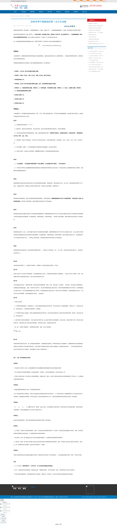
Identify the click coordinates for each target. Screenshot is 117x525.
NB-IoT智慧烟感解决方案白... (95, 71)
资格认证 (91, 1)
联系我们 (76, 11)
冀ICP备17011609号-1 (63, 497)
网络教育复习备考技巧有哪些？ (95, 28)
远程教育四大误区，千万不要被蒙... (96, 32)
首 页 (15, 11)
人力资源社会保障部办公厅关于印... (96, 55)
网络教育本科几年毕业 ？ (94, 41)
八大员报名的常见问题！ (94, 60)
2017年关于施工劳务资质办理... (95, 64)
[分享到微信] (74, 26)
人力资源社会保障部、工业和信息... (96, 51)
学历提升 (78, 1)
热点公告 (84, 11)
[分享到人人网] (72, 26)
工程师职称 (27, 16)
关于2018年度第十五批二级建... (95, 53)
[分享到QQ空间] (67, 26)
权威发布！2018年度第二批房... (95, 58)
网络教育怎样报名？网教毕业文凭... (96, 25)
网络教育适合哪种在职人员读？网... (96, 43)
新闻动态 (67, 11)
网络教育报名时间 (92, 34)
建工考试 (98, 1)
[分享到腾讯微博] (70, 26)
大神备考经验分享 (92, 36)
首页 (17, 16)
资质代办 (104, 1)
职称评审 (84, 1)
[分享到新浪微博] (68, 26)
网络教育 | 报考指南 (93, 23)
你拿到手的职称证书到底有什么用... (96, 66)
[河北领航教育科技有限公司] (11, 5)
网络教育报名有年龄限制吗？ (95, 30)
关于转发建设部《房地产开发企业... (96, 62)
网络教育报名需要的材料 (94, 39)
